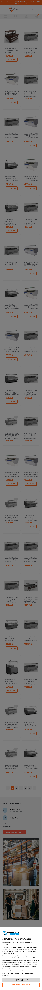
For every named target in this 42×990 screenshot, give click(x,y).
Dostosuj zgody (21, 980)
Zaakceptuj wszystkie (21, 985)
